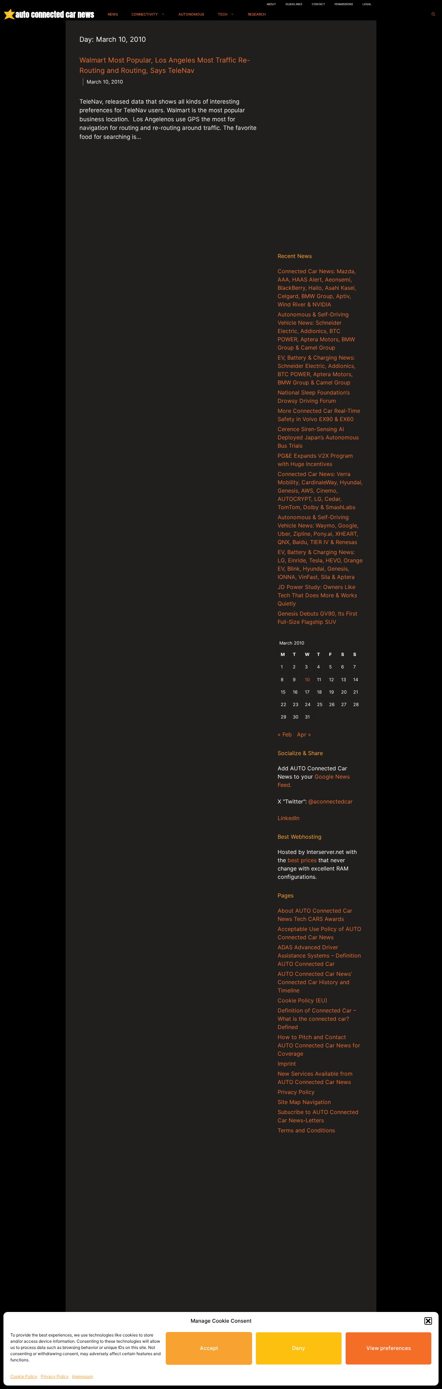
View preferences (388, 1348)
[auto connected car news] (9, 14)
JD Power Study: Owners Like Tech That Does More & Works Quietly (317, 595)
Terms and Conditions (306, 1130)
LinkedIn (288, 818)
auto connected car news (55, 14)
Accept (209, 1348)
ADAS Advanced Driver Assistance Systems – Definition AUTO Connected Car (319, 955)
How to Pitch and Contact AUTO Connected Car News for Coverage (319, 1045)
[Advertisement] (320, 137)
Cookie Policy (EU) (302, 1000)
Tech (222, 14)
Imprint (287, 1063)
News (113, 14)
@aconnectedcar (330, 801)
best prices (302, 860)
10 (307, 679)
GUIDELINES (294, 4)
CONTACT (318, 4)
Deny (298, 1348)
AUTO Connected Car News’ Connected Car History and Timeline (315, 982)
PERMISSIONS (344, 4)
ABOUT (271, 4)
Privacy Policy (55, 1376)
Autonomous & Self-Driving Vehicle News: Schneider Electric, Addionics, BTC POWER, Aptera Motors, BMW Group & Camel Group (316, 331)
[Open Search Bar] (433, 14)
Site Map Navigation (304, 1101)
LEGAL (367, 4)
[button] (428, 1320)
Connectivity (145, 14)
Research (257, 14)
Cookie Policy (23, 1376)
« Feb (285, 734)
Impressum (82, 1376)
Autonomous (191, 14)
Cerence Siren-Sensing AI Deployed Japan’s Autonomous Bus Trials (318, 437)
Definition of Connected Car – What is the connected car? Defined (317, 1018)
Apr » (304, 734)
